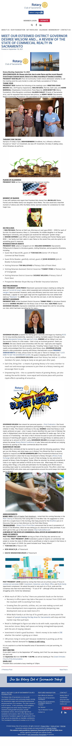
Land (42, 584)
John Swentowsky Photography (37, 734)
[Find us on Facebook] (61, 712)
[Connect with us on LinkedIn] (65, 712)
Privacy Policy (45, 726)
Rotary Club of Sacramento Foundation (46, 698)
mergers (6, 292)
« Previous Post (6, 670)
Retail (47, 584)
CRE (60, 632)
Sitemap (62, 726)
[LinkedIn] (40, 25)
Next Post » (64, 670)
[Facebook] (36, 25)
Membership (53, 30)
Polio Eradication (50, 424)
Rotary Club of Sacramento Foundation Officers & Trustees (46, 703)
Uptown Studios (51, 728)
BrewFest (53, 521)
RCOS (64, 335)
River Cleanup (8, 519)
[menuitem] (30, 20)
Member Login (30, 20)
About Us (5, 30)
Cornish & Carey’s (15, 290)
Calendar (43, 30)
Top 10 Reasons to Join (45, 710)
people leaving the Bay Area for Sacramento (33, 617)
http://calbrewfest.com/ (42, 530)
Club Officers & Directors (45, 695)
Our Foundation (18, 30)
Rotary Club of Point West (26, 525)
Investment (28, 584)
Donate (44, 20)
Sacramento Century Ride (17, 339)
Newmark (13, 297)
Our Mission (41, 707)
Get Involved (32, 30)
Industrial (36, 584)
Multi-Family (62, 584)
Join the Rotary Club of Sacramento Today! (36, 679)
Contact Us (66, 30)
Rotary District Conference (25, 442)
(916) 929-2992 (64, 700)
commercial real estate (11, 584)
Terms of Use (55, 726)
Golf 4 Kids (33, 339)
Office (52, 584)
